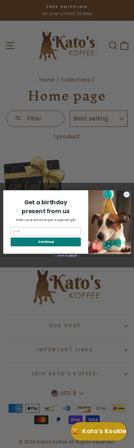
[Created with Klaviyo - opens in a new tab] (67, 256)
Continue (46, 242)
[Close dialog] (126, 194)
